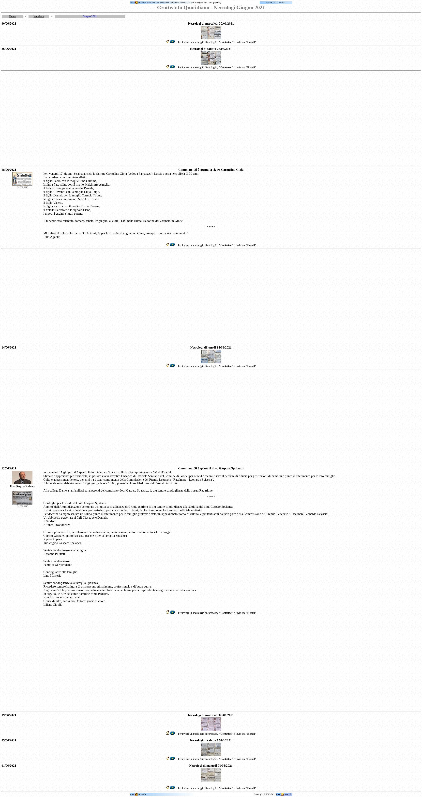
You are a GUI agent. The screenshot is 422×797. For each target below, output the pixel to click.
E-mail (251, 42)
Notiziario (38, 16)
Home (12, 16)
